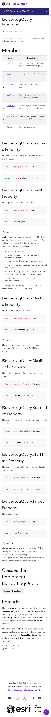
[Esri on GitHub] (17, 698)
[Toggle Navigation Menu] (46, 712)
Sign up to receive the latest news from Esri (24, 690)
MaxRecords (11, 95)
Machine (10, 84)
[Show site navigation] (46, 4)
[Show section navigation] (46, 11)
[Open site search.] (40, 4)
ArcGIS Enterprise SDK (14, 11)
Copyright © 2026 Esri (17, 683)
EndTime (10, 63)
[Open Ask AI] (34, 4)
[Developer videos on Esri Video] (32, 698)
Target (9, 127)
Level (9, 73)
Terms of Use (36, 686)
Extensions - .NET (37, 11)
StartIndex (10, 105)
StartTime (10, 116)
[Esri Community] (9, 698)
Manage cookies (22, 686)
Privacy (10, 686)
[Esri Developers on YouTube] (40, 698)
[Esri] (24, 709)
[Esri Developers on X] (25, 698)
